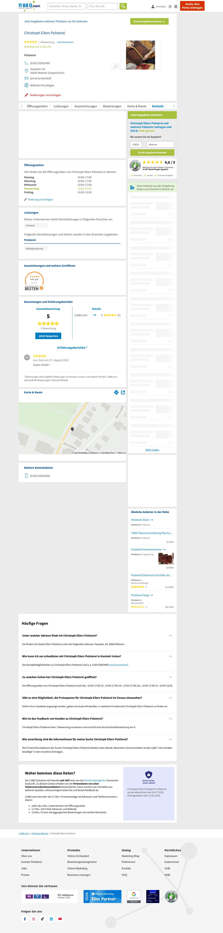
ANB (167, 875)
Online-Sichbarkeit (78, 856)
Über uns (26, 856)
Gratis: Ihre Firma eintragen (192, 6)
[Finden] (123, 6)
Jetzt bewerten (48, 336)
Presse (25, 875)
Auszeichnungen (86, 106)
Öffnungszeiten (37, 106)
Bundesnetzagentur (95, 780)
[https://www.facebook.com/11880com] (24, 919)
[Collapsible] (170, 635)
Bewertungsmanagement (81, 862)
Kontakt (158, 106)
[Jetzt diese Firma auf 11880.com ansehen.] (94, 314)
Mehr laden (152, 450)
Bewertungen (112, 106)
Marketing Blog (130, 856)
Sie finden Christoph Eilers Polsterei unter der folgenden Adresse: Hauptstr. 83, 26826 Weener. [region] (73, 644)
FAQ (124, 875)
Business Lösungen (78, 875)
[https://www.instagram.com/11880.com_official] (33, 919)
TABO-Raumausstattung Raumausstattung (152, 533)
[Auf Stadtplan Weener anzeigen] (123, 392)
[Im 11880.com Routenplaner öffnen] (116, 392)
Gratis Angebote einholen (148, 21)
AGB (167, 868)
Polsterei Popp (140, 595)
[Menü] (177, 6)
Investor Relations (31, 862)
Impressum (171, 856)
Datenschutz (172, 862)
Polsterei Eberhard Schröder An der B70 (152, 575)
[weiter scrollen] (174, 106)
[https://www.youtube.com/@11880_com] (60, 919)
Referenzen (128, 862)
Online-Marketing (77, 868)
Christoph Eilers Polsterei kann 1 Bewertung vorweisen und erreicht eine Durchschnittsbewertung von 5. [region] (79, 727)
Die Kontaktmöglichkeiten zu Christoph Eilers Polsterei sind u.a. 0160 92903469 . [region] (75, 664)
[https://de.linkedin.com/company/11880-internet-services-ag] (51, 919)
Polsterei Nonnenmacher (146, 549)
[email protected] (118, 664)
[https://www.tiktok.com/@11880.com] (42, 919)
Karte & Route (136, 106)
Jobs (24, 868)
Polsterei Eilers (140, 520)
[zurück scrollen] (21, 106)
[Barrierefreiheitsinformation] (171, 6)
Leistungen (61, 106)
